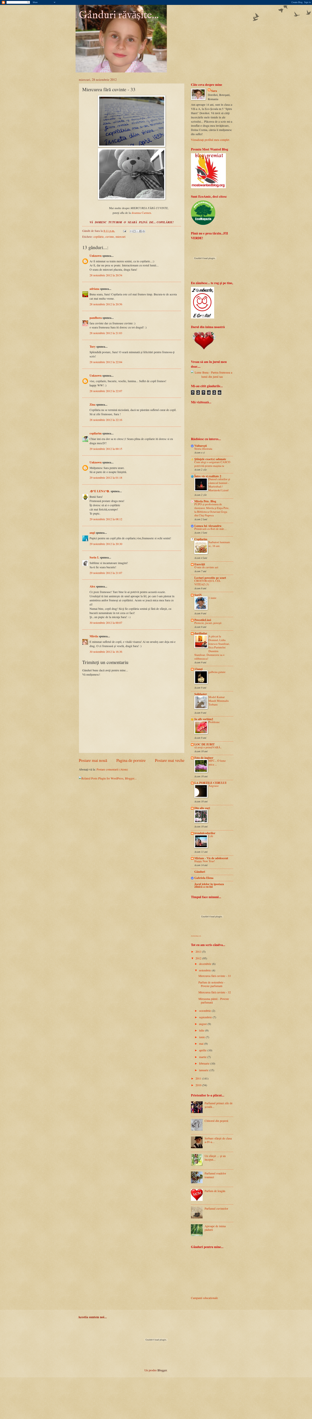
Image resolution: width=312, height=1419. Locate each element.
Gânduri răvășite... (119, 15)
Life (210, 836)
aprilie (203, 1050)
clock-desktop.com (196, 936)
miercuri (120, 237)
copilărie (98, 237)
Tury (93, 346)
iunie (202, 1037)
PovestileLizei (202, 620)
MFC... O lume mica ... (217, 762)
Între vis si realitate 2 (207, 476)
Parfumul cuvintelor (216, 1208)
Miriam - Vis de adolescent (211, 858)
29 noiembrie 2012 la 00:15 (106, 449)
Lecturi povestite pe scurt (210, 577)
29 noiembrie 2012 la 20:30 (106, 544)
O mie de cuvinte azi (206, 567)
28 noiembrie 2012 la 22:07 (106, 391)
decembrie (205, 964)
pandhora (96, 317)
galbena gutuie (217, 672)
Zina (92, 404)
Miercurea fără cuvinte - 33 (214, 976)
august (203, 1024)
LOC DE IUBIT (204, 744)
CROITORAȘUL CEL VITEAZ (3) (207, 582)
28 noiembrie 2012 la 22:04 (106, 362)
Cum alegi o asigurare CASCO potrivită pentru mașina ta (212, 464)
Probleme (214, 722)
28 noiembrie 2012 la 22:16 (106, 420)
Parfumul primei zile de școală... (219, 1105)
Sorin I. (94, 557)
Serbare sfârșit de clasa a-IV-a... (218, 1140)
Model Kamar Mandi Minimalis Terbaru (218, 700)
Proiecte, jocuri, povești (207, 623)
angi (92, 532)
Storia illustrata (203, 449)
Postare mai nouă (93, 760)
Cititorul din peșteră (216, 1121)
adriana (94, 288)
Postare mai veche (169, 760)
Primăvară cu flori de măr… (210, 529)
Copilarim (200, 539)
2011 (198, 1078)
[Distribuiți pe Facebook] (140, 231)
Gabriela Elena (203, 877)
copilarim (96, 433)
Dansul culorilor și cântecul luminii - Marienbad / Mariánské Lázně (219, 484)
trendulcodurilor (204, 833)
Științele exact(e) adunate (210, 459)
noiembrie (205, 970)
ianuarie (204, 1070)
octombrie (205, 1011)
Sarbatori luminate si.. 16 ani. (219, 544)
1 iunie (212, 598)
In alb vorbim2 (203, 719)
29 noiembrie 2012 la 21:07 (106, 573)
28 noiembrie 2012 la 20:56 (106, 304)
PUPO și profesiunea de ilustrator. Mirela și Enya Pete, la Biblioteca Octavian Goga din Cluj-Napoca (211, 509)
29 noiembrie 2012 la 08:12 (106, 519)
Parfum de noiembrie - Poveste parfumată (211, 984)
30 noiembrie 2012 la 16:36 (106, 652)
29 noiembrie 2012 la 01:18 (106, 478)
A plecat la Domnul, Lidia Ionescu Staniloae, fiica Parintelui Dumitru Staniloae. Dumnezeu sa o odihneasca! (212, 647)
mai (201, 1043)
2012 (198, 958)
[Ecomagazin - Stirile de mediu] (203, 224)
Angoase (213, 786)
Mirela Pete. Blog (205, 501)
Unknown (96, 255)
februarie (204, 1063)
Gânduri (199, 871)
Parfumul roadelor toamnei (215, 1175)
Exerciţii (199, 564)
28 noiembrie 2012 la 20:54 (106, 275)
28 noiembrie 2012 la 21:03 (106, 333)
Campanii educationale (204, 1298)
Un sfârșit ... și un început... (215, 1157)
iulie (202, 1030)
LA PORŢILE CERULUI (210, 782)
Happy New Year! (204, 861)
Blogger (162, 1370)
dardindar (200, 633)
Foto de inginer (203, 757)
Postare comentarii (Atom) (112, 769)
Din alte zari (202, 808)
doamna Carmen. (142, 213)
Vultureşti (200, 445)
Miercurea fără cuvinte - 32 (214, 992)
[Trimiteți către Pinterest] (143, 231)
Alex (92, 586)
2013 (198, 951)
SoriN (198, 595)
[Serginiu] (202, 317)
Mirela (94, 636)
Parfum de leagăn (215, 1191)
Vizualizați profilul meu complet (210, 140)
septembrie (206, 1017)
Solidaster (200, 694)
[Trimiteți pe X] (137, 231)
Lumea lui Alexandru (207, 525)
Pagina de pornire (131, 760)
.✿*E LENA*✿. (100, 491)
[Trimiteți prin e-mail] (131, 231)
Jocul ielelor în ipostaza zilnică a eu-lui (209, 885)
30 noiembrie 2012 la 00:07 (106, 623)
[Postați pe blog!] (134, 231)
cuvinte (109, 237)
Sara (214, 91)
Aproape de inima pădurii (215, 1228)
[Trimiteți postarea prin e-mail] (124, 231)
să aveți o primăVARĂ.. (208, 747)
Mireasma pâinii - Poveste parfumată (213, 1000)
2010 (198, 1085)
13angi (198, 669)
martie (203, 1057)
